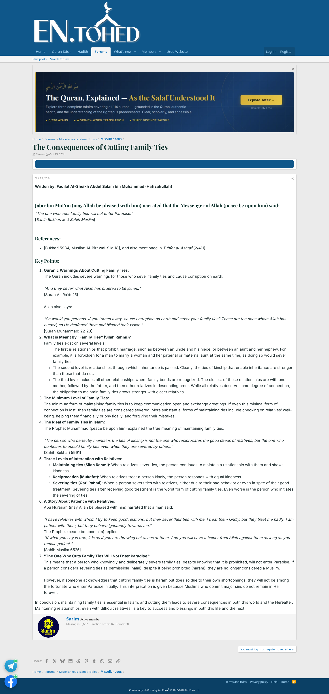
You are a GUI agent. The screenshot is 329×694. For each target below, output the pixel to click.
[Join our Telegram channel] (10, 666)
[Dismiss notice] (292, 69)
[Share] (293, 178)
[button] (135, 51)
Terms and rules (236, 682)
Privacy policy (259, 682)
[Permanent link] (282, 205)
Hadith (83, 51)
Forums (101, 51)
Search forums (59, 59)
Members (149, 51)
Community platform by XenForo (164, 690)
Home (40, 51)
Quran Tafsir (61, 51)
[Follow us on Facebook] (10, 681)
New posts (39, 59)
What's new (123, 51)
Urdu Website (177, 51)
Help (274, 682)
